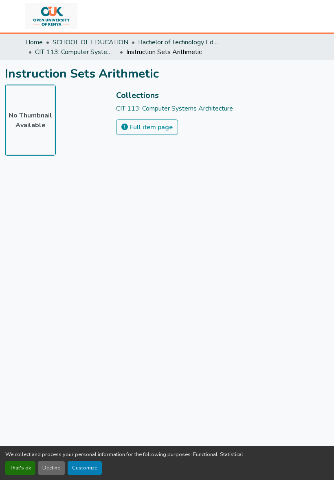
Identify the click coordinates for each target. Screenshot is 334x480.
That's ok (20, 467)
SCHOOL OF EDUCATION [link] (90, 42)
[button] (51, 16)
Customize (84, 467)
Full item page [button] (150, 127)
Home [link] (34, 42)
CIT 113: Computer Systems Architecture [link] (75, 52)
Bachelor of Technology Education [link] (179, 42)
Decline (51, 467)
